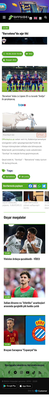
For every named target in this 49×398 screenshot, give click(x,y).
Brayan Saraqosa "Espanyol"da (20, 350)
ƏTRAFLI (41, 135)
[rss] (40, 372)
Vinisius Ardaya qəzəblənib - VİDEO (22, 258)
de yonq (25, 176)
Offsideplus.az (8, 139)
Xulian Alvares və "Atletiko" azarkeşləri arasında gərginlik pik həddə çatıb (24, 304)
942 (30, 54)
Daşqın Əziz (11, 60)
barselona (10, 176)
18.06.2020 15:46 (14, 54)
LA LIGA (5, 28)
